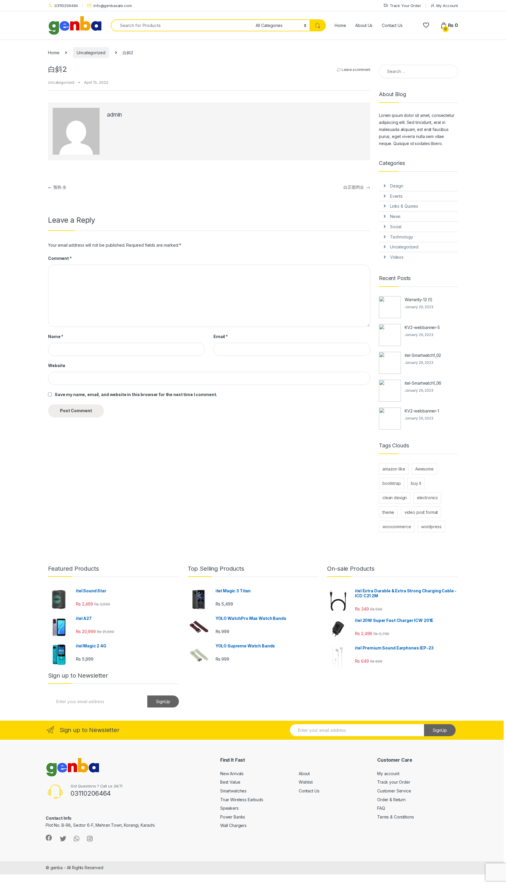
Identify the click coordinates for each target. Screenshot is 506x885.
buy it (416, 483)
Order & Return (391, 799)
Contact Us (392, 25)
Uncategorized (91, 52)
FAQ (381, 808)
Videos (397, 257)
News (395, 216)
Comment (60, 258)
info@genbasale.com (112, 5)
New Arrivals (232, 773)
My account (388, 773)
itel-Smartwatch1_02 (423, 355)
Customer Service (394, 790)
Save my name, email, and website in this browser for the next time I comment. (136, 394)
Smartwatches (233, 790)
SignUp (163, 701)
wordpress (431, 526)
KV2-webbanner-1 (422, 410)
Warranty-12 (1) (419, 299)
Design (396, 185)
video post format (421, 512)
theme (388, 512)
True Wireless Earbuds (241, 799)
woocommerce (396, 526)
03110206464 (66, 5)
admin (114, 114)
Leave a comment (356, 69)
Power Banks (232, 816)
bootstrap (391, 483)
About (304, 773)
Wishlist (306, 782)
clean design (394, 497)
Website (56, 365)
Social (395, 226)
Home (340, 25)
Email (220, 336)
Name (55, 336)
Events (396, 196)
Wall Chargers (233, 825)
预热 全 (57, 187)
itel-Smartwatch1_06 (423, 383)
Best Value (230, 782)
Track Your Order (405, 5)
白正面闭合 (356, 187)
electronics (427, 497)
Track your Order (393, 782)
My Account (447, 5)
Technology (401, 236)
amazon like (393, 468)
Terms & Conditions (395, 816)
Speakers (229, 808)
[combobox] (181, 25)
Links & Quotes (404, 206)
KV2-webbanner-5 (422, 327)
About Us (363, 25)
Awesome (424, 468)
